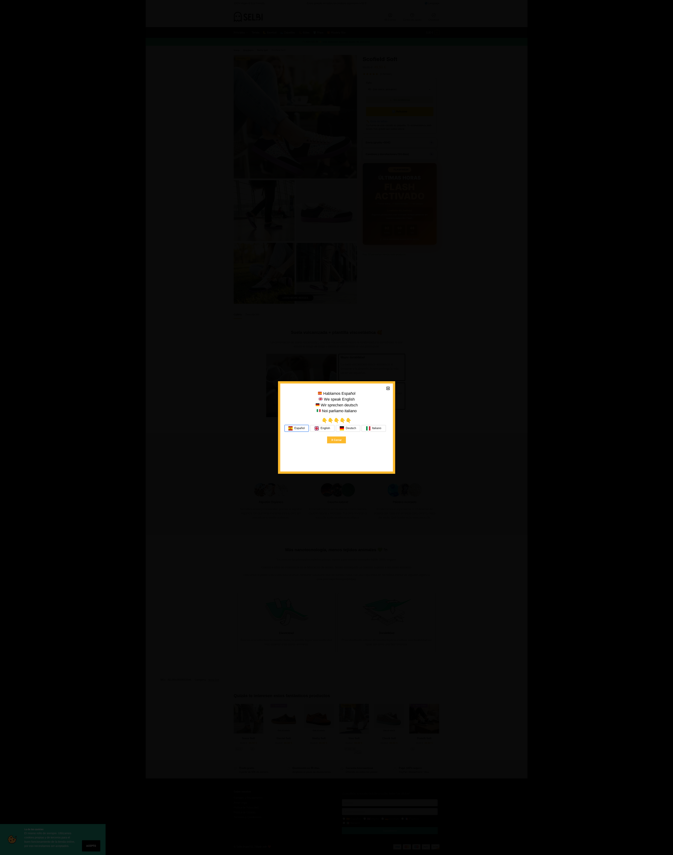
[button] (388, 388)
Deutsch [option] (351, 428)
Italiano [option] (376, 428)
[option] (322, 428)
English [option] (325, 428)
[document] (336, 427)
